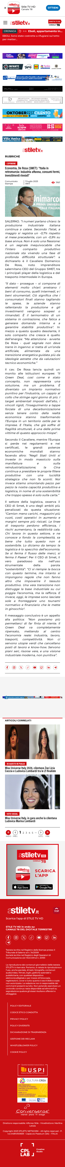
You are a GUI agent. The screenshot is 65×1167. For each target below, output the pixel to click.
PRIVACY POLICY (19, 1019)
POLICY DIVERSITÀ (20, 1025)
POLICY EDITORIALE (20, 1005)
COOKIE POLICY (18, 1052)
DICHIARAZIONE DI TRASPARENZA (28, 1032)
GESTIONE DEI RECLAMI (22, 1039)
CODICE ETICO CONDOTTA (24, 1012)
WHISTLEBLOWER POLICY (24, 1045)
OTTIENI (53, 7)
